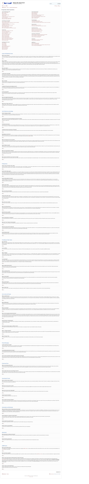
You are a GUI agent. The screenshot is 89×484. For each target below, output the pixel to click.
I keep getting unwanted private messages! (37, 21)
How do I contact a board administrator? (37, 45)
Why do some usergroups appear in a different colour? (38, 16)
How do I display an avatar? (5, 26)
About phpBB (4, 449)
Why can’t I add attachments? (5, 36)
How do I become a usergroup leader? (36, 15)
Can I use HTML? (4, 43)
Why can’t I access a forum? (5, 35)
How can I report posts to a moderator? (7, 37)
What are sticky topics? (5, 47)
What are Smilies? (4, 44)
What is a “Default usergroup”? (35, 17)
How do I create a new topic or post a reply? (7, 30)
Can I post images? (4, 45)
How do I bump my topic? (5, 40)
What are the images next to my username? (7, 25)
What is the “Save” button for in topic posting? (7, 38)
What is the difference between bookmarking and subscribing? (39, 34)
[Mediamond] (7, 3)
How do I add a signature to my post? (6, 32)
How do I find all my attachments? (36, 40)
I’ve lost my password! (5, 17)
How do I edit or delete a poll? (5, 34)
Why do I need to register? (5, 12)
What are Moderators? (34, 13)
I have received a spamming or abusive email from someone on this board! (41, 22)
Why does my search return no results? (37, 29)
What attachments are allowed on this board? (37, 39)
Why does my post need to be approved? (7, 39)
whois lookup (4, 459)
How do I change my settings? (6, 21)
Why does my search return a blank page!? (37, 30)
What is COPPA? (4, 13)
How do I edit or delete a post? (6, 31)
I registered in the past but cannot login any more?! (8, 16)
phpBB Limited (25, 448)
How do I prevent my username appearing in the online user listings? (10, 22)
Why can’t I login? (4, 15)
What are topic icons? (4, 49)
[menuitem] (7, 6)
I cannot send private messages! (36, 20)
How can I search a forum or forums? (36, 28)
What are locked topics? (5, 48)
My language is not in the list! (5, 24)
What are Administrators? (35, 12)
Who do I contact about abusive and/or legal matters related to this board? (41, 44)
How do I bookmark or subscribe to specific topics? (38, 35)
